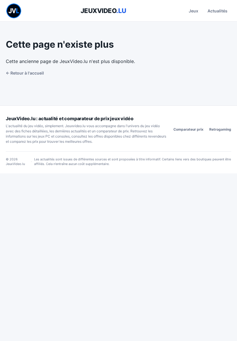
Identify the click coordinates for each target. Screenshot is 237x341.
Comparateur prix (188, 129)
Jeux (193, 10)
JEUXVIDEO (103, 10)
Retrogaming (220, 129)
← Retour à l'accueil (25, 73)
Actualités (217, 10)
